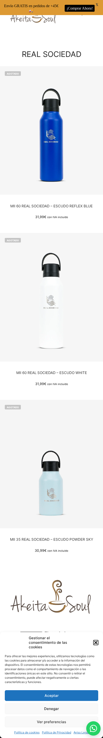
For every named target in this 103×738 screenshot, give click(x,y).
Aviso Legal (81, 732)
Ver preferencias (51, 722)
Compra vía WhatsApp (53, 125)
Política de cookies (27, 732)
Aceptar (52, 695)
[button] (95, 642)
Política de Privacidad (56, 732)
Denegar (51, 708)
